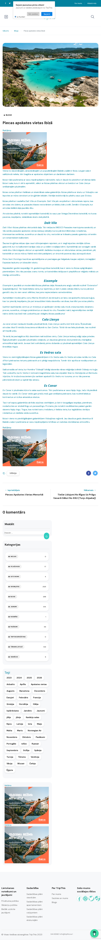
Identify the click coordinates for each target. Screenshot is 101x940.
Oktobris (26, 737)
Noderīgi (14, 617)
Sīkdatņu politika (9, 905)
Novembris (12, 737)
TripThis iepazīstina (18, 637)
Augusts (10, 691)
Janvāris (28, 710)
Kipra (9, 724)
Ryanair (35, 743)
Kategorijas (12, 545)
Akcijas (13, 556)
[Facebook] (79, 898)
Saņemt (47, 14)
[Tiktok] (97, 898)
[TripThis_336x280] (25, 150)
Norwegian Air (34, 730)
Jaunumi (14, 607)
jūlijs (9, 717)
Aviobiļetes (15, 586)
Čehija (32, 763)
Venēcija (35, 757)
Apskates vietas (39, 684)
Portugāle (11, 743)
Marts (20, 730)
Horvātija (23, 704)
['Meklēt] (46, 536)
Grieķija (10, 704)
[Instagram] (85, 898)
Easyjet (10, 697)
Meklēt (9, 524)
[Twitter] (91, 898)
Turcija (10, 757)
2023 (9, 677)
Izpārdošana (13, 710)
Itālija (35, 704)
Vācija (9, 763)
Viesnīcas (14, 657)
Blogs (16, 31)
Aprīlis (23, 684)
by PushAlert (21, 17)
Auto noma (15, 576)
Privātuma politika (10, 901)
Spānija (13, 473)
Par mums (78, 3)
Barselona (24, 691)
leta (30, 724)
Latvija (20, 724)
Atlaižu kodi (15, 566)
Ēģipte (10, 770)
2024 (19, 677)
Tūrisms (22, 757)
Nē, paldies (33, 14)
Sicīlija (26, 750)
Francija (37, 697)
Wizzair (20, 763)
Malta (9, 730)
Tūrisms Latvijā (16, 647)
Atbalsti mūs (91, 3)
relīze (24, 743)
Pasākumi (14, 627)
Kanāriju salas (32, 717)
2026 (39, 677)
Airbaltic (11, 684)
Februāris (23, 697)
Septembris (12, 750)
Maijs (39, 724)
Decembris (39, 691)
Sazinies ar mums (60, 898)
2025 (29, 677)
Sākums (6, 31)
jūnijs (18, 717)
